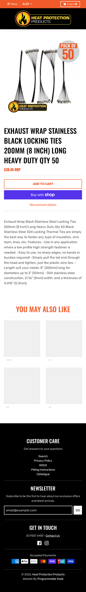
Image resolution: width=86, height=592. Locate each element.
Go (78, 510)
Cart (72, 4)
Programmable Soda (50, 579)
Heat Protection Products (48, 574)
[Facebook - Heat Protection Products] (39, 543)
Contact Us (53, 535)
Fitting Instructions (43, 469)
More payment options (43, 204)
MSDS (43, 465)
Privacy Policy (43, 460)
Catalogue (43, 474)
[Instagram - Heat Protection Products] (46, 543)
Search (43, 456)
